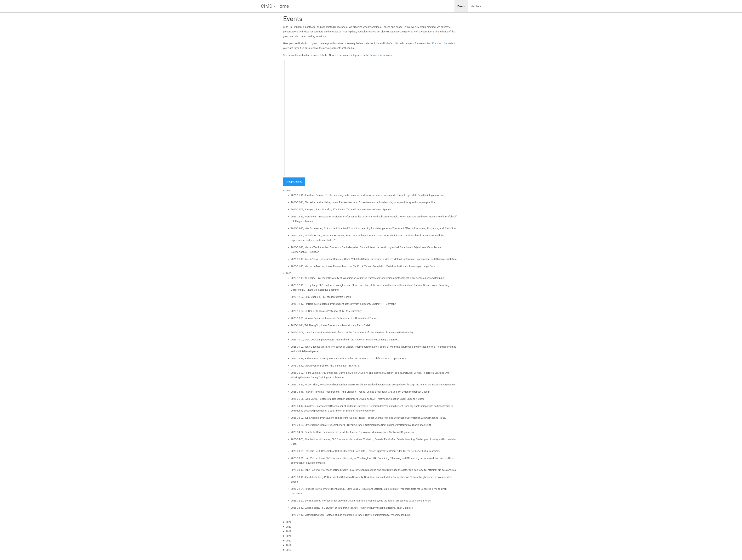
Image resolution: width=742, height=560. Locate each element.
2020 (288, 540)
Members (476, 6)
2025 (288, 273)
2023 (288, 526)
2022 (288, 531)
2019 (288, 545)
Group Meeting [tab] (294, 181)
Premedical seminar (381, 55)
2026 (288, 190)
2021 (288, 536)
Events (461, 6)
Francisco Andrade (442, 43)
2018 (288, 549)
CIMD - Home (275, 6)
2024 (288, 522)
